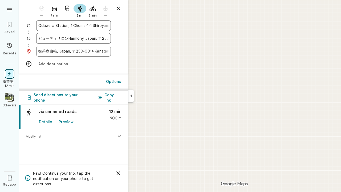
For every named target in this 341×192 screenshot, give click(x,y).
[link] (73, 117)
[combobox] (73, 25)
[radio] (41, 10)
